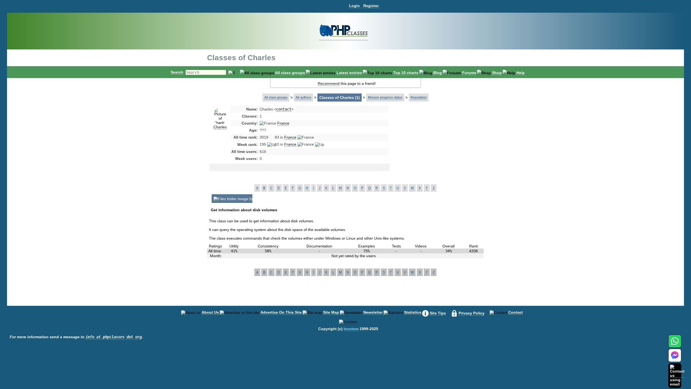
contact (283, 109)
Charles (220, 127)
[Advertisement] (432, 149)
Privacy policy (472, 313)
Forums (469, 73)
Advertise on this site (281, 312)
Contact (515, 312)
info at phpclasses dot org (114, 337)
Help (520, 73)
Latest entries (349, 73)
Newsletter (373, 312)
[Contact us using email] (677, 375)
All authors (303, 97)
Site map (331, 312)
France (283, 123)
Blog (437, 73)
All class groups (290, 73)
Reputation (419, 97)
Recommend (329, 83)
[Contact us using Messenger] (675, 358)
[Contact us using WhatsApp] (674, 344)
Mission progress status (385, 97)
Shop (497, 73)
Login (354, 6)
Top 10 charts (405, 73)
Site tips (438, 313)
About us (210, 312)
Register (371, 6)
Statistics (412, 312)
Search (177, 72)
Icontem (351, 329)
